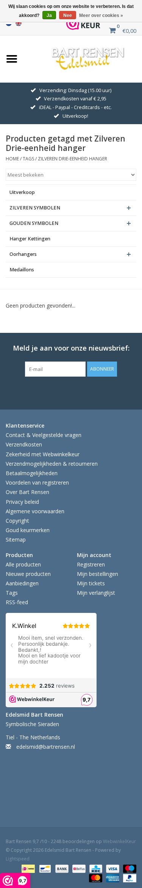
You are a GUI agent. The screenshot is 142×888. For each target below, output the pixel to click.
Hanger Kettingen (29, 238)
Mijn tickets (91, 583)
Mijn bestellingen (97, 573)
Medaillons (21, 269)
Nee (67, 15)
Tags (28, 158)
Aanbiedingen (22, 583)
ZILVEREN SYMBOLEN (34, 208)
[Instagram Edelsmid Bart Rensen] (105, 392)
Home (12, 158)
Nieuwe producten (28, 573)
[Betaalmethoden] (27, 868)
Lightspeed (18, 859)
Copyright (17, 520)
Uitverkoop (22, 192)
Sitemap (16, 539)
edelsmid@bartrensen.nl (45, 746)
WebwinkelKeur (119, 841)
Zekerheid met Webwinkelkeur (43, 454)
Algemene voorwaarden (35, 511)
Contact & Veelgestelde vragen (43, 435)
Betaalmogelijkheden (32, 473)
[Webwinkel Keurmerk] (83, 23)
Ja (49, 15)
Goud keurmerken (28, 530)
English (19, 23)
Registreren (91, 564)
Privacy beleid (22, 501)
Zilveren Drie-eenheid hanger (72, 158)
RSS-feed (17, 602)
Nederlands (9, 23)
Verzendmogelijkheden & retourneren (52, 463)
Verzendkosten (24, 444)
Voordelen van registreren (37, 482)
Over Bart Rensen (27, 492)
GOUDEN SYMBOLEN (33, 223)
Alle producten (23, 564)
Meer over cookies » (101, 15)
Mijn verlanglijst (96, 592)
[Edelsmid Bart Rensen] (88, 58)
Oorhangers (23, 254)
